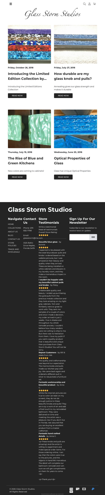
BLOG (10, 235)
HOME (11, 224)
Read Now (17, 95)
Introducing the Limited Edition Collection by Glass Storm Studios (28, 79)
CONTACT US (14, 239)
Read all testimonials (48, 229)
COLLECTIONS (14, 228)
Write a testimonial (47, 227)
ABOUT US (13, 231)
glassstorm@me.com (33, 238)
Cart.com (61, 494)
